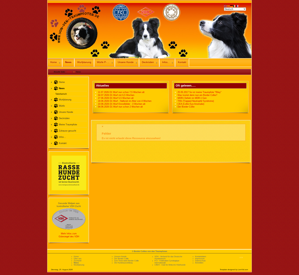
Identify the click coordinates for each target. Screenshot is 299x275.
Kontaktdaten (200, 256)
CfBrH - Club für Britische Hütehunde (170, 265)
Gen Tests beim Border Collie (126, 261)
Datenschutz (200, 261)
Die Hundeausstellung (123, 263)
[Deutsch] (231, 5)
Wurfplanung (84, 62)
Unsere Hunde (126, 62)
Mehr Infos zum (69, 233)
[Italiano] (234, 5)
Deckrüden (148, 62)
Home (53, 62)
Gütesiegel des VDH (69, 236)
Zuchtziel (77, 261)
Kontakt (182, 62)
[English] (225, 5)
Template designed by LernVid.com (234, 270)
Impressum (200, 259)
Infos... (166, 62)
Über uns (77, 259)
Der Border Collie (121, 259)
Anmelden (199, 263)
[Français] (237, 5)
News (68, 62)
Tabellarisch (61, 94)
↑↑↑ (241, 257)
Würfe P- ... (103, 62)
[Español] (228, 5)
